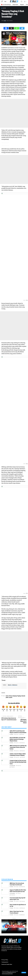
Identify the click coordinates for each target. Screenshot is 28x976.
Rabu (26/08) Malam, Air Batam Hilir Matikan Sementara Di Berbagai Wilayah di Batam (17, 739)
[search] (22, 1)
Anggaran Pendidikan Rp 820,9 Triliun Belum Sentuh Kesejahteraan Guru (18, 890)
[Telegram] (21, 28)
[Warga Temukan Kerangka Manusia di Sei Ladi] (5, 906)
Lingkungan (13, 765)
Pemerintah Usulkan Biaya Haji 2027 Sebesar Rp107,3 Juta (17, 898)
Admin (5, 20)
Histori (4, 8)
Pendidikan (13, 893)
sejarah (10, 697)
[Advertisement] (14, 113)
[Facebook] (6, 28)
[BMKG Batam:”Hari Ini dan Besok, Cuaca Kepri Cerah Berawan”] (5, 885)
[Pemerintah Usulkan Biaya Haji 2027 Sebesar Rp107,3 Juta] (5, 899)
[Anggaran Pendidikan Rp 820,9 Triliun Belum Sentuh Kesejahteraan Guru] (5, 891)
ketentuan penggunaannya (7, 973)
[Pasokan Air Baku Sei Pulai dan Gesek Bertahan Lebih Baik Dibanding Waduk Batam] (5, 762)
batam (7, 696)
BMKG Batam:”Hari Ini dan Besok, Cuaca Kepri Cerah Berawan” (17, 884)
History (10, 696)
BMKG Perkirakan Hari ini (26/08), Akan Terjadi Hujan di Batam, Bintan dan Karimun (18, 747)
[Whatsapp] (16, 28)
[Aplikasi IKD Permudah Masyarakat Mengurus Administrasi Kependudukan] (5, 732)
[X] (11, 28)
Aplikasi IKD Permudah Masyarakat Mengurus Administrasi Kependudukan (18, 731)
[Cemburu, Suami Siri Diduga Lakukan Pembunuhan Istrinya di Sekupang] (5, 755)
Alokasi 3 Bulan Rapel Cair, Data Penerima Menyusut (17, 912)
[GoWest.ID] (14, 1)
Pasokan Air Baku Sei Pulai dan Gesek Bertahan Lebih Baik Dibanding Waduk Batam (18, 762)
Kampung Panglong (17, 696)
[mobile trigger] (2, 1)
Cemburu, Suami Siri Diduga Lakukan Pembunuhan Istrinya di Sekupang (18, 754)
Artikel (12, 734)
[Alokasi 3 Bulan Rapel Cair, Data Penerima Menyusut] (5, 913)
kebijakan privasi (11, 972)
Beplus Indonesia (12, 685)
